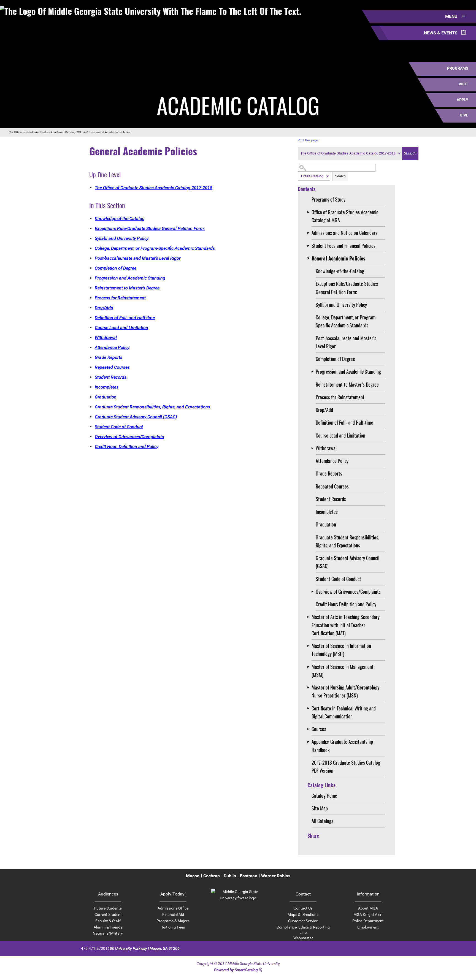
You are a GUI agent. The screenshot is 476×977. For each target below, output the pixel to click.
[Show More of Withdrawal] (314, 448)
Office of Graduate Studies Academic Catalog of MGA (345, 216)
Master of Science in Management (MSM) (343, 670)
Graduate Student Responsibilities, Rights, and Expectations (347, 541)
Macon (192, 875)
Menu (452, 16)
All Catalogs (322, 820)
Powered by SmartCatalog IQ (238, 970)
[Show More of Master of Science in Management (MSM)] (309, 667)
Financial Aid (173, 914)
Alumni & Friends (108, 927)
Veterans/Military (108, 933)
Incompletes (327, 511)
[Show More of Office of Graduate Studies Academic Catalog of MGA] (309, 212)
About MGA (368, 908)
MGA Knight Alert (368, 914)
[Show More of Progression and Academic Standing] (314, 372)
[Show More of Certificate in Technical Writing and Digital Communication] (309, 708)
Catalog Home (324, 795)
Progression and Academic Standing (348, 371)
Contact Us (303, 908)
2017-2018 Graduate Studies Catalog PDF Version (346, 766)
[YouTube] (392, 948)
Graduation (326, 524)
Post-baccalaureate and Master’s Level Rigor (346, 342)
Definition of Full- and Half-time (344, 422)
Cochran (211, 875)
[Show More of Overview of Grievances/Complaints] (314, 592)
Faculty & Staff (108, 921)
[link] (238, 898)
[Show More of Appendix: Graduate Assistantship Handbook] (309, 742)
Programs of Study (328, 199)
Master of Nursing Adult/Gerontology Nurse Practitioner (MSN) (345, 691)
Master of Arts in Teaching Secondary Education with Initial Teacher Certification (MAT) (346, 625)
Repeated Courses (332, 486)
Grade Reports (329, 473)
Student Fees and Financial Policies (343, 245)
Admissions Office (173, 908)
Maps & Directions (303, 914)
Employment (368, 927)
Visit (463, 84)
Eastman (248, 875)
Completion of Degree (335, 358)
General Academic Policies (338, 258)
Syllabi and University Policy (341, 304)
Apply (462, 99)
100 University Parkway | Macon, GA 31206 (144, 948)
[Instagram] (383, 948)
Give (464, 115)
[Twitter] (373, 948)
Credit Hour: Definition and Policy (346, 604)
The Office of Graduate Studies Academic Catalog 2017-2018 (49, 132)
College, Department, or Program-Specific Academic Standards (346, 321)
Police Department (368, 921)
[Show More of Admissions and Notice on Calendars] (309, 233)
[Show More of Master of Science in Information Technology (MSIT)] (309, 646)
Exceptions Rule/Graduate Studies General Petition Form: (347, 287)
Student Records (331, 499)
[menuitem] (192, 876)
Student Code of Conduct (338, 578)
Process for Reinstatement (340, 397)
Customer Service (303, 921)
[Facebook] (363, 948)
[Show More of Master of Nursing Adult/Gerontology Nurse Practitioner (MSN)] (309, 687)
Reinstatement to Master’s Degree (347, 384)
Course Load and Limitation (340, 435)
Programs (457, 68)
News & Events (441, 33)
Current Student (108, 914)
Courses (319, 728)
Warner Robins (275, 875)
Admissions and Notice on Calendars (344, 232)
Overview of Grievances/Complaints (348, 591)
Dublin (230, 875)
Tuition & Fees (173, 927)
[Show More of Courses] (309, 729)
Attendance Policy (332, 460)
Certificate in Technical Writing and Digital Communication (344, 712)
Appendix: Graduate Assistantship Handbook (342, 745)
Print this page (308, 140)
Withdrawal (326, 448)
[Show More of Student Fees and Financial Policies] (309, 246)
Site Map (320, 808)
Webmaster (303, 938)
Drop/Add (324, 409)
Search (340, 176)
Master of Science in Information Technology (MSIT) (341, 649)
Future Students (108, 908)
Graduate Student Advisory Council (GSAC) (347, 561)
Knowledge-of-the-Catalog (340, 271)
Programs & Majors (173, 921)
